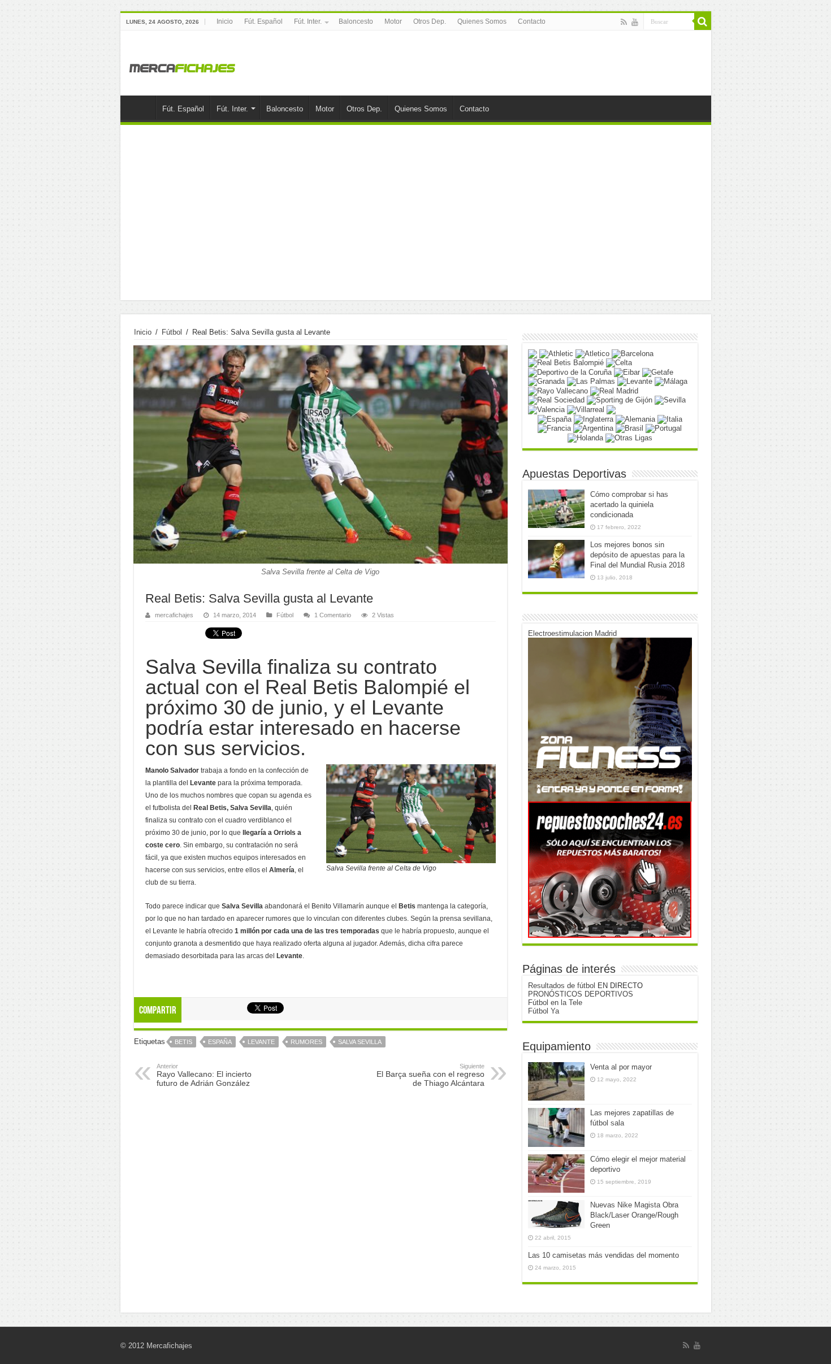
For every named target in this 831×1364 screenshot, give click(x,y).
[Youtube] (634, 22)
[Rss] (624, 22)
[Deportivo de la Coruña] (570, 371)
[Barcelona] (632, 353)
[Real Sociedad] (556, 400)
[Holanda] (585, 437)
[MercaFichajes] (182, 65)
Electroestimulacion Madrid (572, 633)
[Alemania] (635, 418)
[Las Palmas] (591, 381)
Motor (393, 21)
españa (220, 1041)
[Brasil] (629, 428)
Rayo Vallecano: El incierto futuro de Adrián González (204, 1075)
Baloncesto (356, 21)
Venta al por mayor (621, 1067)
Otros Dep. (429, 21)
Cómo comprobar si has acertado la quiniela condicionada (629, 504)
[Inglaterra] (593, 418)
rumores (306, 1041)
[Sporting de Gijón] (619, 400)
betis (183, 1041)
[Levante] (634, 381)
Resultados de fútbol (561, 985)
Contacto (532, 21)
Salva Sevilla (360, 1041)
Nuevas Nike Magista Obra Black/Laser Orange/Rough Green (634, 1215)
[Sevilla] (670, 400)
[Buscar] (702, 21)
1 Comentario (332, 615)
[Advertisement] (415, 215)
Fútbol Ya (543, 1011)
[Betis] (566, 362)
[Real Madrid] (614, 390)
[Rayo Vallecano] (558, 390)
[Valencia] (546, 409)
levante (261, 1041)
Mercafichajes (169, 1345)
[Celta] (619, 362)
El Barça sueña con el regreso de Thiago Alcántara (430, 1075)
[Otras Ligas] (628, 437)
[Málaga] (671, 381)
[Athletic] (556, 353)
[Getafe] (657, 371)
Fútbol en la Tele (555, 1002)
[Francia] (554, 428)
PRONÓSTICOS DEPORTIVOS (580, 994)
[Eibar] (627, 371)
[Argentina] (593, 428)
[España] (555, 418)
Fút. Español (263, 21)
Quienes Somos (482, 21)
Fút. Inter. (308, 21)
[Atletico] (592, 353)
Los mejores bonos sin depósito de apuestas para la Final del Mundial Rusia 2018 (637, 554)
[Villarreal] (585, 409)
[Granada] (546, 381)
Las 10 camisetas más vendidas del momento (603, 1255)
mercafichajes (174, 615)
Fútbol (172, 332)
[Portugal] (664, 428)
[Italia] (669, 418)
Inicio (225, 21)
